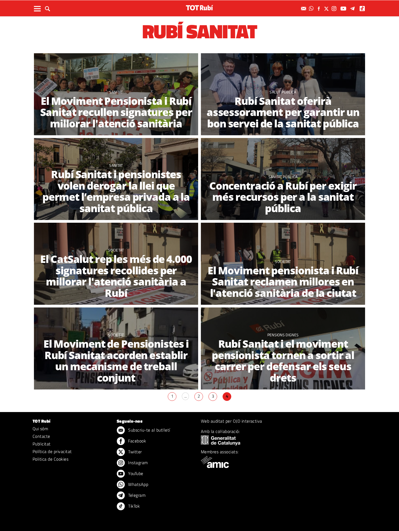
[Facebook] (319, 8)
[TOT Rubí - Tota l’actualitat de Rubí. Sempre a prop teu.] (199, 8)
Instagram (137, 462)
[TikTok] (363, 8)
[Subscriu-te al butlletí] (304, 8)
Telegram (136, 495)
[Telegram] (353, 8)
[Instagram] (334, 8)
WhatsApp (137, 484)
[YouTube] (344, 8)
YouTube (135, 473)
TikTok (133, 506)
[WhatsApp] (312, 8)
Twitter (134, 451)
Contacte (41, 436)
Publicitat (42, 444)
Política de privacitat (52, 451)
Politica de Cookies (50, 459)
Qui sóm (40, 428)
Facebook (136, 441)
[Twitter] (327, 8)
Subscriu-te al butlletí (148, 430)
